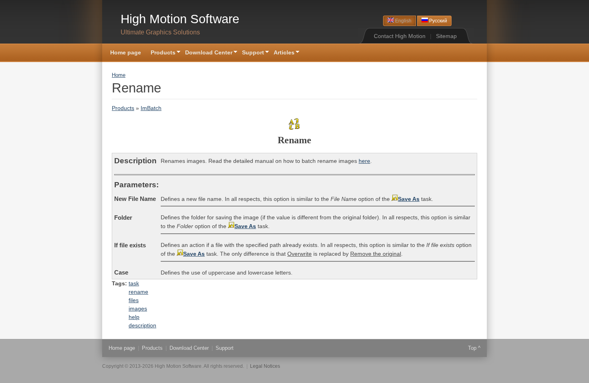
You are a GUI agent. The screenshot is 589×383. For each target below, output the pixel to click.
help (134, 317)
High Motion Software (180, 19)
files (134, 300)
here (364, 161)
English (402, 21)
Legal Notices (265, 366)
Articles (281, 53)
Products (160, 53)
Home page (125, 52)
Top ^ (474, 348)
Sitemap (446, 36)
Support (250, 53)
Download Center (206, 53)
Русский (437, 21)
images (138, 308)
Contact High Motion (400, 36)
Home (118, 75)
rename (138, 292)
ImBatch (151, 108)
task (134, 283)
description (142, 325)
